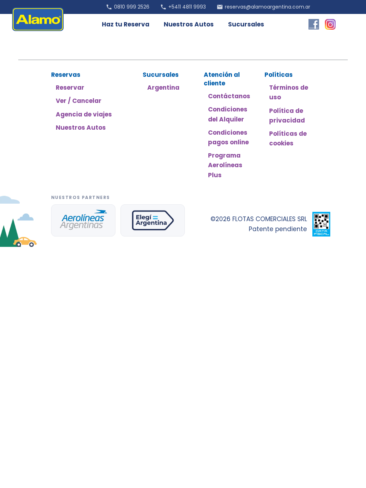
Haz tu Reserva (125, 24)
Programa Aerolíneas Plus (225, 165)
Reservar (70, 87)
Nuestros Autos (189, 24)
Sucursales (246, 24)
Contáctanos (229, 96)
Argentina (163, 87)
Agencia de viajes (84, 114)
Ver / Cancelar (79, 100)
